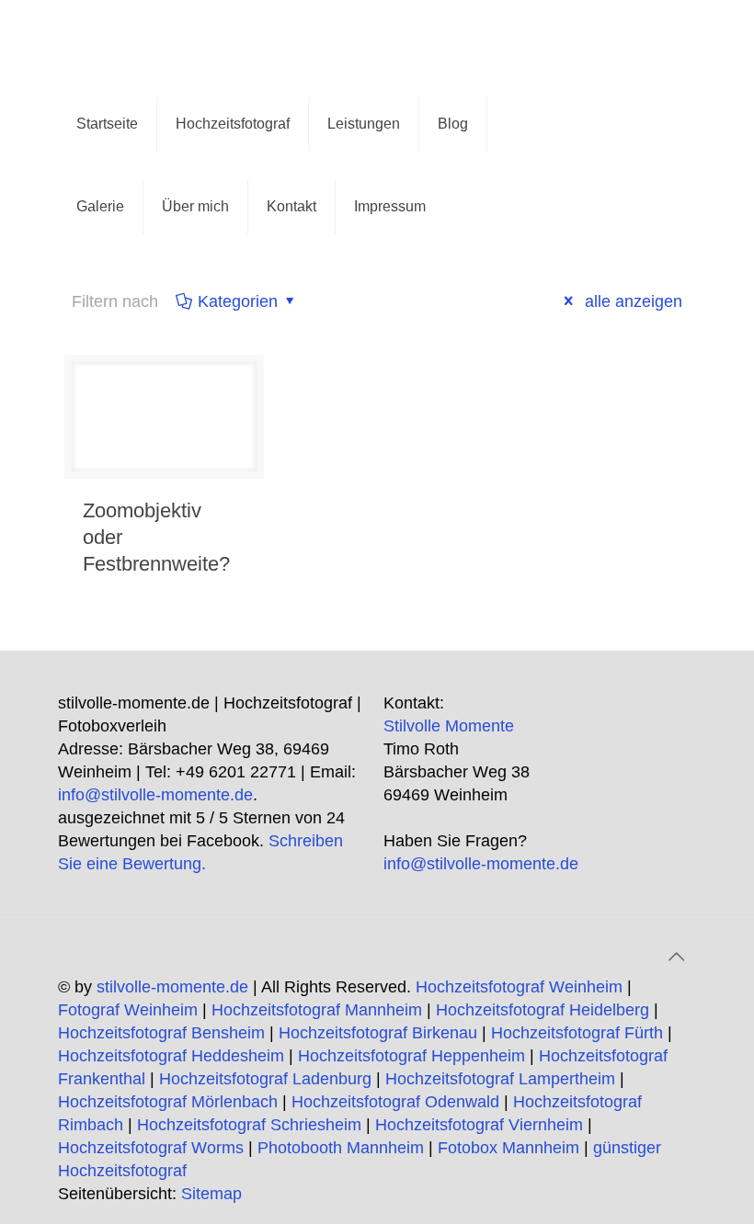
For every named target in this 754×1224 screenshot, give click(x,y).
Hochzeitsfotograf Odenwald (395, 1102)
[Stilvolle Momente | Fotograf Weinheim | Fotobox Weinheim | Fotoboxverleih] (145, 41)
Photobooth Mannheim (340, 1148)
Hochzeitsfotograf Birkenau (378, 1033)
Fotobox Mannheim (508, 1148)
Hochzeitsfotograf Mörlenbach (168, 1102)
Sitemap (211, 1193)
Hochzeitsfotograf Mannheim (316, 1010)
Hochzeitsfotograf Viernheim (479, 1125)
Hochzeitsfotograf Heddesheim (171, 1056)
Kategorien (238, 301)
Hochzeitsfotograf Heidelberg (542, 1010)
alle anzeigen (631, 301)
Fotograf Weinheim (128, 1010)
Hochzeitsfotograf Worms (151, 1148)
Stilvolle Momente (448, 726)
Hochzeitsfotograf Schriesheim (249, 1125)
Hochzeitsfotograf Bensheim (161, 1033)
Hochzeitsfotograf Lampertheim (500, 1079)
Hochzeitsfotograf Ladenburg (265, 1079)
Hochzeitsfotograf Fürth (577, 1033)
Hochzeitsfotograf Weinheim (519, 987)
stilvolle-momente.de (172, 987)
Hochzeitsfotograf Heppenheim (411, 1056)
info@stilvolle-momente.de (155, 795)
